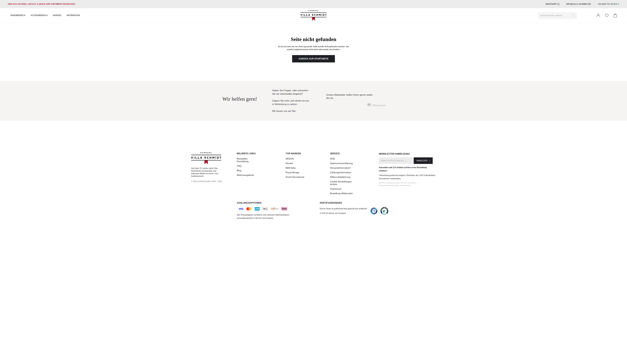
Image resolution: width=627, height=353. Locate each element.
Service (335, 153)
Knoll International (295, 177)
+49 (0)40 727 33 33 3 (607, 4)
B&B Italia (291, 168)
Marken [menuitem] (57, 15)
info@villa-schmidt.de (578, 4)
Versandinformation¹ (340, 168)
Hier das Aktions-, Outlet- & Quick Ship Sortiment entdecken (41, 4)
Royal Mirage (292, 172)
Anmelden (421, 161)
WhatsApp (551, 4)
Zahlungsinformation (340, 172)
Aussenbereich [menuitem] (39, 15)
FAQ (239, 166)
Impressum (336, 188)
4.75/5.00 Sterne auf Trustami (333, 213)
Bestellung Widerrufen (341, 193)
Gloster (289, 163)
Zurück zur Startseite (313, 58)
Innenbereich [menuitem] (17, 15)
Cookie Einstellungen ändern (341, 182)
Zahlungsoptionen (249, 203)
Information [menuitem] (73, 15)
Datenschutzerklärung (341, 163)
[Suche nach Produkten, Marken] (573, 15)
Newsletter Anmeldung (243, 160)
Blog (239, 170)
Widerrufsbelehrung (340, 177)
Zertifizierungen (331, 203)
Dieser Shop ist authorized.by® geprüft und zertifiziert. (343, 209)
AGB (332, 158)
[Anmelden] (598, 15)
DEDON (290, 158)
